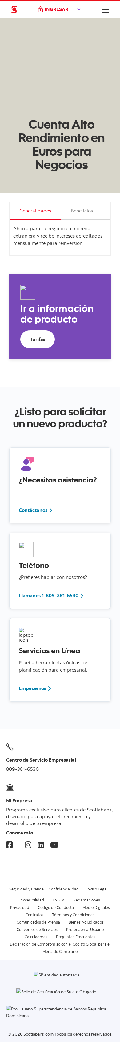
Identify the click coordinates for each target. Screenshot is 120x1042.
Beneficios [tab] (82, 211)
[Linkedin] (41, 844)
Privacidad (19, 907)
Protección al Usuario (85, 929)
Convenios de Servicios (37, 929)
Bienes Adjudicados (86, 922)
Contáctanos (36, 510)
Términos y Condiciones (73, 914)
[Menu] (105, 9)
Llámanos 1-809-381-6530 (51, 595)
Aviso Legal (97, 888)
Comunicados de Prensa (38, 922)
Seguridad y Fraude (26, 888)
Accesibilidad (32, 900)
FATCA (59, 900)
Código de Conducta (56, 907)
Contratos (34, 914)
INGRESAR (56, 9)
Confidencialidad (64, 888)
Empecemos (35, 688)
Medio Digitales (96, 907)
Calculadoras (36, 936)
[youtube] (54, 844)
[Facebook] (9, 844)
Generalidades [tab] (35, 211)
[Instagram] (28, 844)
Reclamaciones (86, 900)
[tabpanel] (60, 237)
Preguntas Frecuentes (75, 936)
